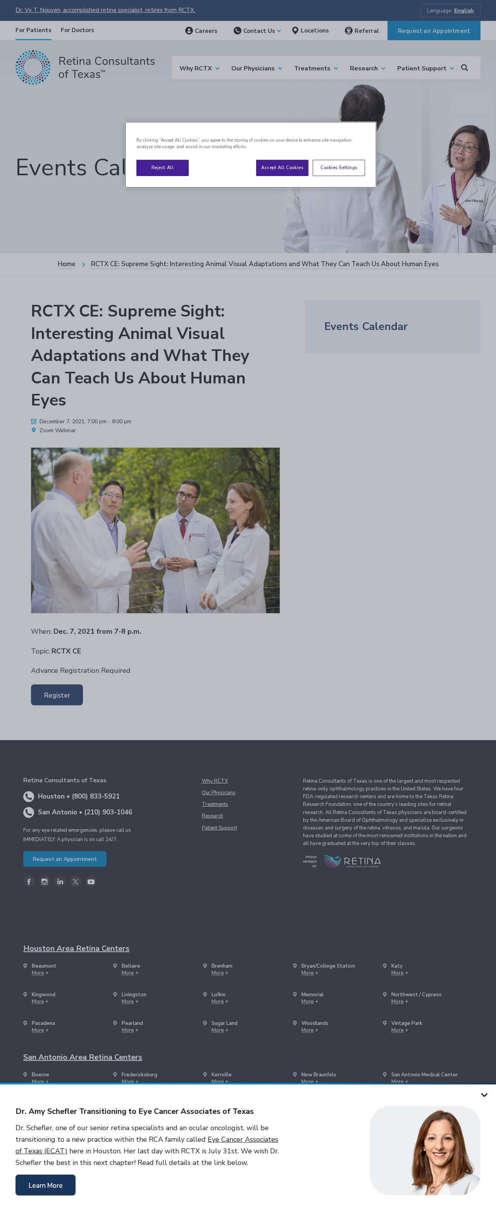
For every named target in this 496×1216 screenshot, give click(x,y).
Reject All (163, 167)
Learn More (46, 1185)
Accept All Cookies (282, 167)
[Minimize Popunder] (484, 1094)
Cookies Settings (338, 167)
